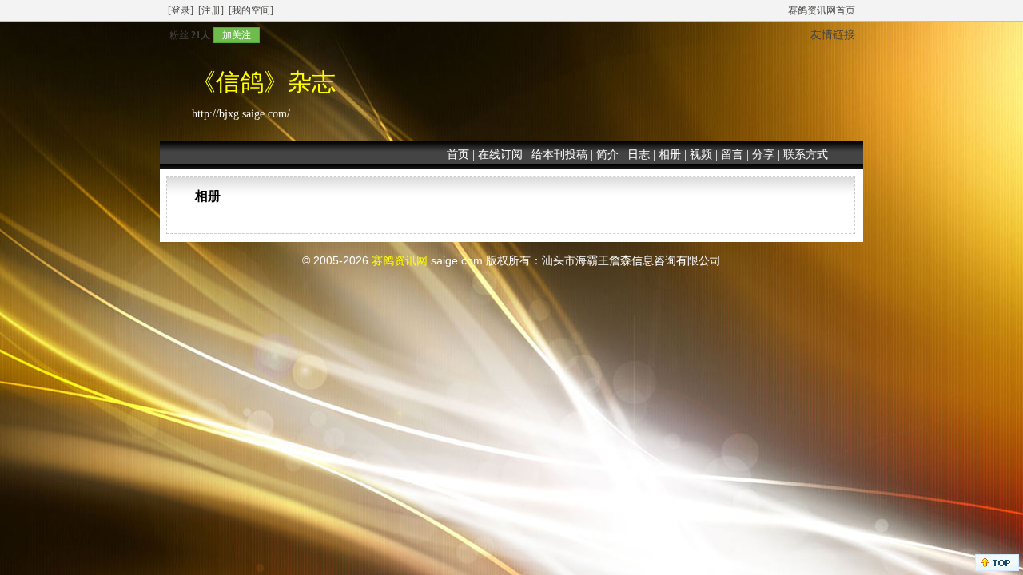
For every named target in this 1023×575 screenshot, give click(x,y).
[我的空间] (251, 10)
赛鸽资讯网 (400, 260)
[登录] (180, 10)
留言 (732, 155)
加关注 (236, 35)
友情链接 (832, 35)
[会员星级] (163, 35)
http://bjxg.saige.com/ (241, 114)
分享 (763, 155)
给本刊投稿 (559, 155)
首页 (458, 155)
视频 (701, 155)
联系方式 (805, 155)
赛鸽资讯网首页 (821, 10)
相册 (670, 155)
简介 (607, 155)
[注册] (211, 10)
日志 (638, 155)
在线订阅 (500, 155)
